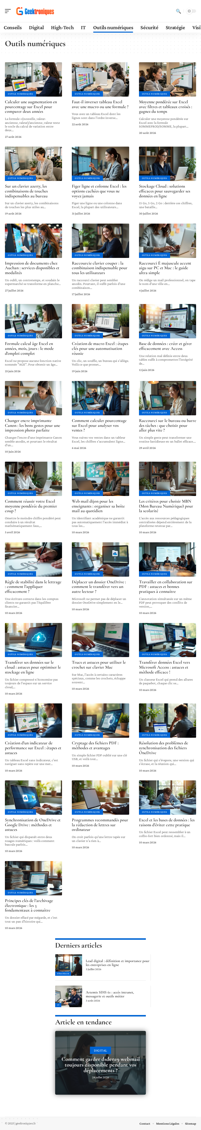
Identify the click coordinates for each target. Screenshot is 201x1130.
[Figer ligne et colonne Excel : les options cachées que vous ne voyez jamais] (100, 164)
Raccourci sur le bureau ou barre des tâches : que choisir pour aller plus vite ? (167, 425)
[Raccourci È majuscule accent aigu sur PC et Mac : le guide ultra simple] (167, 241)
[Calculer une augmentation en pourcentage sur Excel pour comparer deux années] (33, 79)
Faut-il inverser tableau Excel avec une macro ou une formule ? (100, 104)
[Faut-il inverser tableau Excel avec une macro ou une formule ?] (100, 79)
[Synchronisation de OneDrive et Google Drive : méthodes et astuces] (33, 797)
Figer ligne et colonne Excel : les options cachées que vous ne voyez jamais (99, 191)
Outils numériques (20, 93)
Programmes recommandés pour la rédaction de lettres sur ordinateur (100, 824)
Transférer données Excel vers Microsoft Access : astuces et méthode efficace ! (164, 667)
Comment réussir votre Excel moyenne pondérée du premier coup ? (31, 506)
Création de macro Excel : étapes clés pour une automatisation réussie (100, 348)
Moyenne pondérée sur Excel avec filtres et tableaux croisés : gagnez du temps (165, 106)
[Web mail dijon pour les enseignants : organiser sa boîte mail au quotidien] (100, 479)
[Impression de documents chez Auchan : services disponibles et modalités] (33, 241)
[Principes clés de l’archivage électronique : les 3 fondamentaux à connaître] (33, 878)
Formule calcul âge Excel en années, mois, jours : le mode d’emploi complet (29, 348)
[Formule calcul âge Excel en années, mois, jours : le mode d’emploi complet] (33, 321)
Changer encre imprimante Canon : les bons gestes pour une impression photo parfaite (32, 425)
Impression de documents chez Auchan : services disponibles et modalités (32, 268)
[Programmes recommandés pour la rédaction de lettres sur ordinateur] (100, 797)
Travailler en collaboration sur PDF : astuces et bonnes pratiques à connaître (165, 586)
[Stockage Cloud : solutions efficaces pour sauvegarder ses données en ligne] (167, 164)
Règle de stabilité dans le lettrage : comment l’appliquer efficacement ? (33, 586)
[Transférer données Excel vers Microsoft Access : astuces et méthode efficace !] (167, 640)
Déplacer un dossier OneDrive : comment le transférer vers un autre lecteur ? (99, 586)
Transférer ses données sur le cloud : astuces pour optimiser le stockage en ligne (33, 667)
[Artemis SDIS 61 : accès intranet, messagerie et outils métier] (68, 996)
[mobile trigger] (9, 11)
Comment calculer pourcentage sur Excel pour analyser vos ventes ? (99, 425)
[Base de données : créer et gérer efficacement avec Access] (167, 321)
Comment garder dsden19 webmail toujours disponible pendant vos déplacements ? (101, 1065)
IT (58, 1005)
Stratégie (63, 973)
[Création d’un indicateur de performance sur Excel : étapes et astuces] (33, 720)
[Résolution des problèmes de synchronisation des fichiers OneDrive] (167, 720)
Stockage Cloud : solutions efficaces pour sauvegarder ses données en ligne (164, 191)
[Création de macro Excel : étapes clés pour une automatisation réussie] (100, 321)
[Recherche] (178, 11)
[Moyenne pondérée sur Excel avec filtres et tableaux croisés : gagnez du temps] (167, 79)
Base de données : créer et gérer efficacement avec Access (165, 346)
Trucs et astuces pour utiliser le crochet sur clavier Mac (99, 665)
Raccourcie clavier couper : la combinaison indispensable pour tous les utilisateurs (99, 268)
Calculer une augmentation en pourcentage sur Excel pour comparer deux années (31, 106)
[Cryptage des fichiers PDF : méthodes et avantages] (100, 720)
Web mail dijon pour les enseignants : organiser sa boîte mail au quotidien (98, 506)
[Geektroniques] (35, 11)
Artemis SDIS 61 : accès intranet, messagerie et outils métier (110, 994)
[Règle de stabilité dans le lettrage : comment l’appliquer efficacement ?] (33, 559)
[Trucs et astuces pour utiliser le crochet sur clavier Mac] (100, 640)
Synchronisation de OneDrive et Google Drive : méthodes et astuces (33, 824)
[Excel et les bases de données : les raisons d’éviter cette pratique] (167, 797)
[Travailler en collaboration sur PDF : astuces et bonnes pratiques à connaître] (167, 559)
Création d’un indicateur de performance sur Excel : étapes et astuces (33, 747)
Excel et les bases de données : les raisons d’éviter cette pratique (167, 822)
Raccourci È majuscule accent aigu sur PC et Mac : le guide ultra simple (165, 268)
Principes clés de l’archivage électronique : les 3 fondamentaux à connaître (29, 905)
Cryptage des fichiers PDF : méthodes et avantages (95, 745)
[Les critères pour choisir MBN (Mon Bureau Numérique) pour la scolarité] (167, 479)
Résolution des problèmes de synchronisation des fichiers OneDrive (163, 747)
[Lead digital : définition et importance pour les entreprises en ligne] (68, 965)
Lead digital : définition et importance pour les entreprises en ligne (118, 963)
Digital (100, 1050)
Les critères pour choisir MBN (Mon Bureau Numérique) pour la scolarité (166, 506)
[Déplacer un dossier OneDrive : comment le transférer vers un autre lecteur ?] (100, 559)
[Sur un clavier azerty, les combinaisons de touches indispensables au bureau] (33, 164)
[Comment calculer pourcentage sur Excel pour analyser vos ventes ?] (100, 398)
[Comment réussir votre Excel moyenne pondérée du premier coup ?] (33, 479)
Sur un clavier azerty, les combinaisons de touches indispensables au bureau (26, 191)
